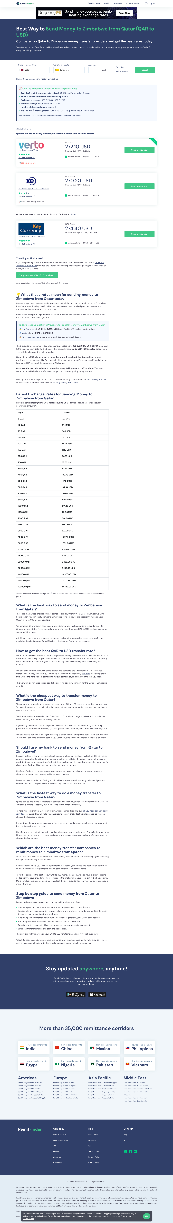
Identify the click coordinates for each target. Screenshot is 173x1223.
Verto (24, 333)
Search (145, 70)
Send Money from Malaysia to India (101, 1098)
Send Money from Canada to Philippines (32, 1098)
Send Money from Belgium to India (65, 1098)
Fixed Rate (120, 67)
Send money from (31, 79)
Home (19, 79)
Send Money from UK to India (63, 1083)
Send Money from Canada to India (30, 1095)
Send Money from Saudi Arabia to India (138, 1089)
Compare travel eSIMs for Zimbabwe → (37, 275)
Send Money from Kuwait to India (136, 1098)
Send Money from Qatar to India (135, 1101)
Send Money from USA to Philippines (31, 1092)
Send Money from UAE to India (135, 1083)
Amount (92, 65)
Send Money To (59, 1134)
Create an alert (133, 3)
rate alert (86, 673)
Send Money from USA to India (29, 1089)
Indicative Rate (122, 71)
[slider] (24, 154)
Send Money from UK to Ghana (64, 1092)
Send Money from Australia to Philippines (103, 1083)
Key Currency (28, 329)
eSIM (106, 3)
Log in (152, 3)
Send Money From (60, 1140)
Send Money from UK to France (64, 1089)
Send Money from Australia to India (101, 1086)
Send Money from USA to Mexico (30, 1083)
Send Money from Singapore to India (101, 1095)
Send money (94, 3)
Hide (73, 214)
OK (146, 1216)
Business (117, 3)
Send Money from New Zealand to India (102, 1089)
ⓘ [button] (33, 110)
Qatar (44, 79)
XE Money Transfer (30, 337)
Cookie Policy (28, 1218)
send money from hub (97, 379)
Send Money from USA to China (29, 1086)
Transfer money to (61, 65)
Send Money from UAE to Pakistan (136, 1086)
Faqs (90, 1146)
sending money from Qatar (65, 382)
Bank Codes (93, 1134)
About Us (57, 1157)
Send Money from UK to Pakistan (65, 1095)
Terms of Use (93, 1151)
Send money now (139, 150)
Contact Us (58, 1162)
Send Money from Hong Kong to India (101, 1092)
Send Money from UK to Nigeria (64, 1086)
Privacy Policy (126, 1216)
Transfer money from (27, 65)
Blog (125, 1134)
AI (124, 1140)
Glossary (92, 1140)
